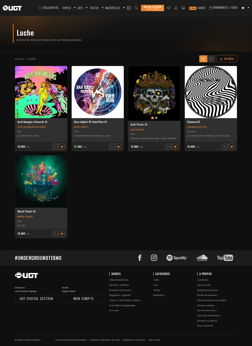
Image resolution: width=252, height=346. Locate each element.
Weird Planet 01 (26, 211)
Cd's (155, 285)
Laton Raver (25, 136)
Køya (157, 138)
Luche (35, 136)
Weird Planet (25, 217)
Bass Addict (81, 127)
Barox (135, 138)
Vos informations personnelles (71, 339)
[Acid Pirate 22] (154, 93)
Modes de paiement (207, 295)
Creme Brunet (146, 138)
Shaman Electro (197, 127)
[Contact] (168, 8)
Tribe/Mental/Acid (118, 279)
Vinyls (156, 279)
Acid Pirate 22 (139, 124)
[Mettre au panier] (62, 147)
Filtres (229, 59)
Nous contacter (205, 325)
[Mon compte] (175, 8)
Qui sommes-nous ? (207, 310)
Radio (198, 8)
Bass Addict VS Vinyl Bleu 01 (90, 122)
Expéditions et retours (134, 339)
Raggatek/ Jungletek (120, 295)
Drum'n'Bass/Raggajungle (122, 305)
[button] (74, 8)
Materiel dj (158, 295)
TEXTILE (94, 8)
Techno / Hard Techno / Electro (125, 300)
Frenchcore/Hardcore (120, 290)
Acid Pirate (137, 130)
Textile (156, 290)
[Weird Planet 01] (41, 182)
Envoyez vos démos (207, 320)
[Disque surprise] (129, 8)
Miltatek (172, 138)
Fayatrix (99, 136)
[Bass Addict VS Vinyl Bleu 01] (98, 92)
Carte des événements (208, 315)
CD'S (80, 8)
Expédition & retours (207, 290)
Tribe (76, 131)
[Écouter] (55, 146)
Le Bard (218, 136)
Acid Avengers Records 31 (32, 122)
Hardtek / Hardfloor (119, 285)
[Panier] (183, 7)
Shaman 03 (193, 122)
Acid (19, 131)
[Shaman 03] (211, 92)
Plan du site (154, 339)
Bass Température (85, 136)
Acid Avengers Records (31, 127)
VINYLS (67, 8)
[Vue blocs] (203, 58)
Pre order (114, 310)
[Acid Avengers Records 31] (41, 92)
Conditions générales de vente (104, 339)
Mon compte (83, 298)
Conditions (202, 279)
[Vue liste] (211, 58)
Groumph (209, 136)
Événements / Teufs (225, 7)
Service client (204, 285)
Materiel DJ (112, 8)
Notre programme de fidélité (211, 300)
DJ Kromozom (196, 136)
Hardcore (191, 131)
